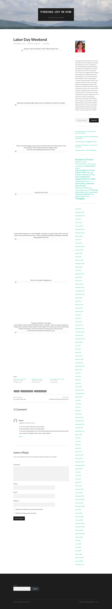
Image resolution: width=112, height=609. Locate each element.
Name (15, 484)
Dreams (77, 168)
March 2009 (78, 513)
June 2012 (78, 404)
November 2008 (79, 527)
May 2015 (78, 315)
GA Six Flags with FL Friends (57, 379)
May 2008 (78, 547)
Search (15, 585)
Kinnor (88, 181)
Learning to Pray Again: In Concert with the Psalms (86, 146)
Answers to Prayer (84, 159)
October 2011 (79, 427)
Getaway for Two (88, 175)
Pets (92, 194)
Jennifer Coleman (33, 43)
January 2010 (79, 492)
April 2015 (78, 318)
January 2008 (79, 561)
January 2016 (79, 308)
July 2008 (78, 540)
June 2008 (78, 544)
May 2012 (78, 407)
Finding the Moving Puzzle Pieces (59, 398)
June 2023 (78, 219)
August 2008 (78, 537)
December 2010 (79, 462)
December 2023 (79, 212)
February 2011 (79, 455)
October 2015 (79, 311)
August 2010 (78, 468)
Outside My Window (40, 391)
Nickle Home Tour (81, 192)
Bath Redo (84, 162)
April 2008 (78, 550)
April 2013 (78, 383)
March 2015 (78, 321)
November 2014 (79, 332)
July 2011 (78, 438)
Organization (93, 192)
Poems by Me (79, 196)
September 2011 (80, 431)
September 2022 (80, 233)
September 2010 (80, 465)
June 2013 (78, 376)
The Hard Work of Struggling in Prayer (86, 141)
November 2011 (79, 424)
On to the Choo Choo (19, 398)
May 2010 (78, 479)
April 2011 (78, 448)
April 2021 (78, 239)
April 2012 (78, 410)
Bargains (78, 162)
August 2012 (78, 397)
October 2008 (79, 530)
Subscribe (94, 120)
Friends (17, 391)
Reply (21, 436)
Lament (91, 181)
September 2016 (80, 294)
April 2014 (78, 352)
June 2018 (78, 270)
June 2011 (78, 441)
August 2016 (78, 297)
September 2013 (80, 366)
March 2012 (78, 414)
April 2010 (78, 482)
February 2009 (79, 516)
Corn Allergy (79, 166)
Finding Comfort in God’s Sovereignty (85, 150)
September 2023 (80, 215)
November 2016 (79, 291)
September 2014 (80, 338)
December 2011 (79, 421)
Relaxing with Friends (37, 379)
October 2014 (79, 335)
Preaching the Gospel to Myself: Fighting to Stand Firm (86, 137)
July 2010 (78, 472)
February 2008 (79, 557)
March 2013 (78, 386)
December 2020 (79, 246)
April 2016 (78, 301)
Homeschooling (80, 181)
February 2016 (79, 304)
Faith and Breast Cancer (85, 170)
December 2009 (79, 496)
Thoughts (80, 198)
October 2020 (79, 250)
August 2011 (78, 434)
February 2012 (79, 417)
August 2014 (78, 342)
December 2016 (79, 287)
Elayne (21, 420)
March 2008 (78, 554)
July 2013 (78, 373)
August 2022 (78, 236)
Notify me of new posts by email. (26, 513)
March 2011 (78, 451)
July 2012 (78, 400)
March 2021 (78, 243)
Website (16, 501)
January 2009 (79, 520)
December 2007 (79, 564)
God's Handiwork (82, 177)
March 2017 (78, 280)
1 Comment (46, 43)
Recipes (87, 196)
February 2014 (79, 359)
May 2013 (78, 380)
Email (15, 492)
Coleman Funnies (91, 164)
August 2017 (78, 277)
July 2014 (78, 345)
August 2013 (78, 369)
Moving (94, 190)
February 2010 (79, 489)
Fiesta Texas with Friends (19, 379)
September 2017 (80, 274)
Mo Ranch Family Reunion (83, 188)
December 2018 (79, 263)
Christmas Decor (80, 164)
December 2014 (79, 328)
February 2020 (79, 260)
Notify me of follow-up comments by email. (29, 509)
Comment (17, 464)
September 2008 (80, 533)
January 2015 (79, 325)
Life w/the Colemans (27, 391)
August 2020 (78, 253)
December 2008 (79, 523)
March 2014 (78, 356)
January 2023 (79, 226)
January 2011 (79, 458)
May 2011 (78, 444)
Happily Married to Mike (85, 179)
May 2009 (78, 509)
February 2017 (79, 284)
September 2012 (80, 393)
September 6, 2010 (19, 43)
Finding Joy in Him (56, 11)
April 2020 (78, 256)
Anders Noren (89, 602)
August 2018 (78, 267)
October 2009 (79, 503)
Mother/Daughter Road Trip (82, 190)
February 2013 (79, 390)
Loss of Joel (80, 186)
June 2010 (78, 475)
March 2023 (78, 222)
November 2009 (79, 499)
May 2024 (78, 209)
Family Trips (80, 172)
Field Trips (90, 172)
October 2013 (79, 362)
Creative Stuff (89, 166)
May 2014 (78, 349)
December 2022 (79, 229)
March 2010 (78, 486)
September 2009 (80, 506)
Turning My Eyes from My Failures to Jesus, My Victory (85, 132)
